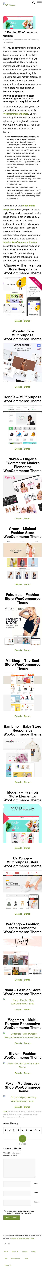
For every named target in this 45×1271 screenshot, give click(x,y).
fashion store (31, 1111)
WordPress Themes (30, 40)
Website (36, 1202)
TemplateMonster (8, 42)
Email (36, 1193)
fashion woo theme (15, 1114)
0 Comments (17, 40)
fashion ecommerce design (17, 1111)
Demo (27, 320)
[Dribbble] (9, 1245)
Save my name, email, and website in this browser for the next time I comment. (20, 1212)
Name (36, 1183)
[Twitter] (5, 1245)
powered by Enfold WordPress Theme (22, 1238)
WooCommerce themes (15, 113)
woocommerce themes (16, 1117)
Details (18, 320)
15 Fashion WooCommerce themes (20, 34)
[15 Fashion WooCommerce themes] (19, 22)
